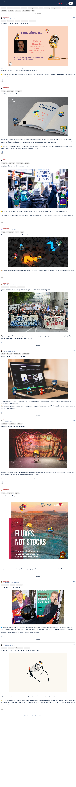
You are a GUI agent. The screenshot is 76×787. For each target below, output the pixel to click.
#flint (33, 10)
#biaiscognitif (4, 163)
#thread (3, 232)
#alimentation (23, 8)
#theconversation (5, 287)
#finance (3, 8)
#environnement (10, 493)
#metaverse (18, 10)
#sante (17, 232)
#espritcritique (24, 20)
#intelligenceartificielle (56, 8)
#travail (69, 8)
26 (46, 715)
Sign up (70, 3)
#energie (17, 493)
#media (22, 232)
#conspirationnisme (26, 10)
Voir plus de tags (38, 13)
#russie (40, 8)
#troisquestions (32, 20)
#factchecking (47, 8)
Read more (38, 82)
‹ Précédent (26, 715)
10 (43, 715)
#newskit (3, 20)
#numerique (9, 8)
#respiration (4, 10)
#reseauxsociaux (17, 353)
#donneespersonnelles (33, 8)
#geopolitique (10, 10)
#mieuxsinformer (10, 20)
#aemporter (20, 423)
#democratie (16, 8)
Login (65, 3)
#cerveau (27, 163)
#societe (64, 8)
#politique (18, 20)
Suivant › (50, 715)
